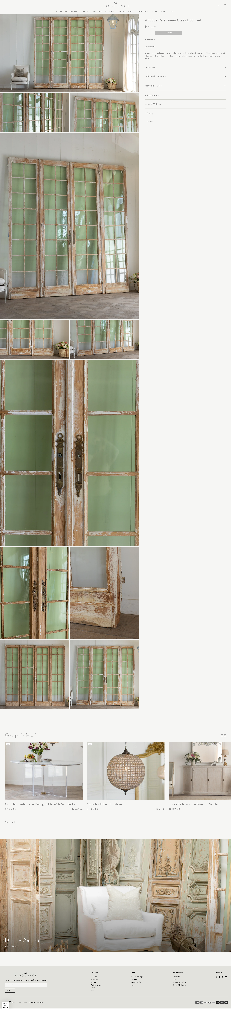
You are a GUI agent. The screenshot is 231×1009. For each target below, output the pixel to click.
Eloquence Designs (137, 976)
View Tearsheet (149, 121)
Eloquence (12, 1002)
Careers (93, 988)
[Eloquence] (115, 4)
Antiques (134, 979)
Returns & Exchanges (179, 985)
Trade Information (96, 985)
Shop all (10, 822)
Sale (132, 985)
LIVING (73, 11)
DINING (84, 11)
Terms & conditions (23, 1002)
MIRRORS (109, 11)
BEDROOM (61, 11)
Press (92, 990)
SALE (172, 11)
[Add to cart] (79, 797)
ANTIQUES (143, 11)
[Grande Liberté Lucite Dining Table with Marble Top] (44, 771)
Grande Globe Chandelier (105, 804)
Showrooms (94, 979)
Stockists (93, 982)
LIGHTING (97, 11)
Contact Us (176, 976)
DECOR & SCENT (126, 11)
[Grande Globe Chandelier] (126, 771)
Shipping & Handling (179, 982)
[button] (6, 4)
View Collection (11, 946)
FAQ (174, 979)
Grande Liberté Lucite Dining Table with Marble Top (40, 804)
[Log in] (219, 5)
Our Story (94, 976)
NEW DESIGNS (159, 11)
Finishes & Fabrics (136, 982)
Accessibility (40, 1002)
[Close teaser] (10, 1001)
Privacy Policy (32, 1002)
